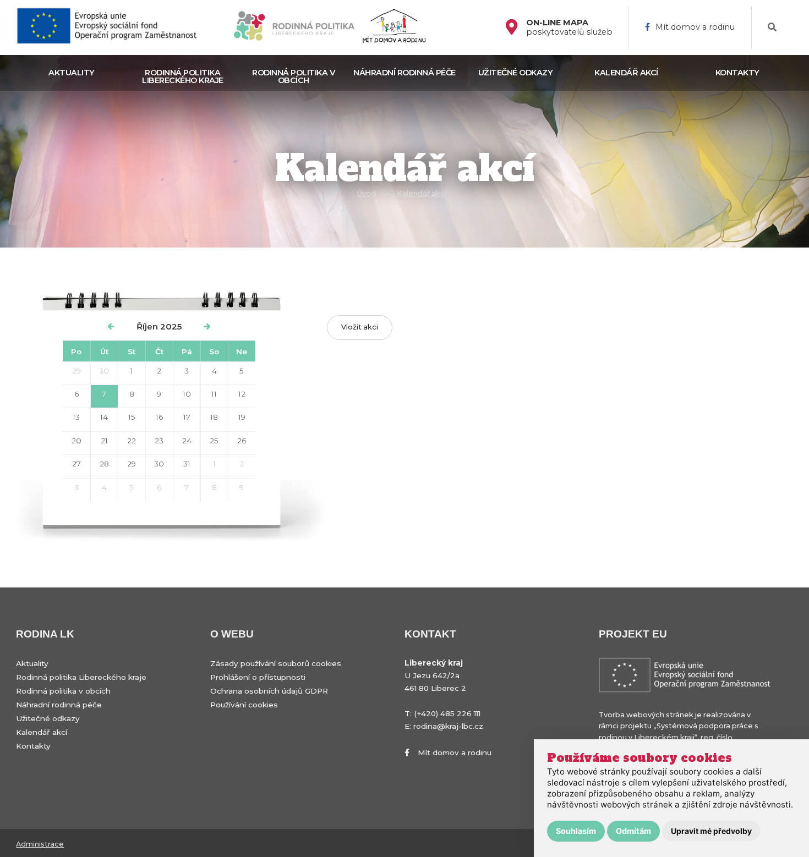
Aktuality (71, 73)
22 (131, 440)
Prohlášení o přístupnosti (257, 677)
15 (131, 417)
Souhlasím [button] (576, 831)
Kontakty (737, 73)
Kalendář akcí (626, 73)
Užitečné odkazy (515, 73)
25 (214, 440)
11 (214, 393)
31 (186, 463)
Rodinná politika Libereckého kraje (182, 76)
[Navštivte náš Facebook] (516, 28)
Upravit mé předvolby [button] (711, 831)
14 (104, 417)
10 (187, 393)
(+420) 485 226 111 (447, 713)
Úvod (366, 193)
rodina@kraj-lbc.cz (448, 726)
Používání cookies (244, 704)
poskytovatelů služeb (569, 27)
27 (76, 463)
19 (241, 417)
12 (241, 393)
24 (187, 440)
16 (159, 417)
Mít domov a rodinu (695, 27)
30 (104, 370)
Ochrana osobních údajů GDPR (269, 690)
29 (76, 370)
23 (159, 440)
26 (241, 440)
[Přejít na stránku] (111, 28)
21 (104, 440)
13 (76, 417)
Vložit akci (359, 327)
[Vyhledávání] (772, 27)
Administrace (40, 844)
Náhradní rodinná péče (404, 73)
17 (186, 417)
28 (104, 463)
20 (76, 440)
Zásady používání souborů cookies (275, 663)
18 (214, 417)
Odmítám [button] (633, 831)
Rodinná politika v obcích (293, 76)
